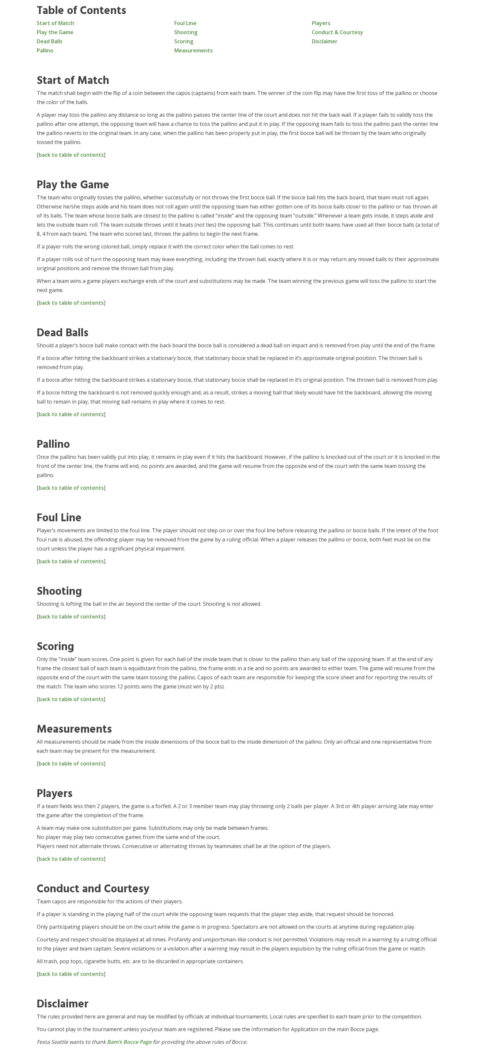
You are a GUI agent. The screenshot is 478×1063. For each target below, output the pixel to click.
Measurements (193, 50)
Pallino (45, 50)
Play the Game (55, 32)
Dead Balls (49, 41)
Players (321, 23)
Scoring (183, 41)
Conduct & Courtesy (337, 32)
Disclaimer (325, 41)
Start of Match (55, 23)
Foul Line (185, 23)
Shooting (185, 32)
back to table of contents (71, 154)
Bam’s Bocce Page (129, 1041)
